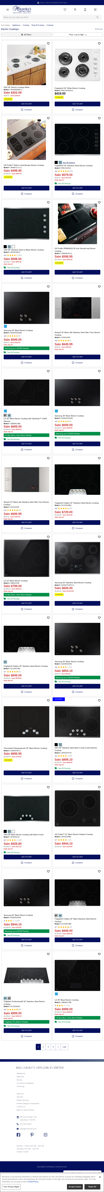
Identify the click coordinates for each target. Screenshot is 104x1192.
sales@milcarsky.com (28, 1129)
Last (64, 1047)
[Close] (100, 1177)
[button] (8, 10)
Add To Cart (26, 104)
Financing (20, 1086)
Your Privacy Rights (11, 1187)
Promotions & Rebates (25, 1083)
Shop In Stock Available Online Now (53, 3)
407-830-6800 (25, 1124)
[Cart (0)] (95, 10)
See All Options (69, 163)
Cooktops (50, 25)
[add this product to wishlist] (48, 43)
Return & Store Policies (25, 1110)
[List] (65, 10)
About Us (20, 1094)
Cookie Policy (33, 1182)
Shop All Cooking (37, 25)
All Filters (27, 35)
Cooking (26, 25)
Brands (19, 1080)
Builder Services (23, 1100)
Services (20, 1097)
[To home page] (22, 9)
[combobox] (78, 35)
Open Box (20, 1077)
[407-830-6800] (85, 10)
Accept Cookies (75, 1187)
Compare (28, 110)
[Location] (75, 10)
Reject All (92, 1187)
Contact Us (21, 1107)
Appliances (16, 25)
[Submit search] (97, 17)
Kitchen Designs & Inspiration (28, 1103)
